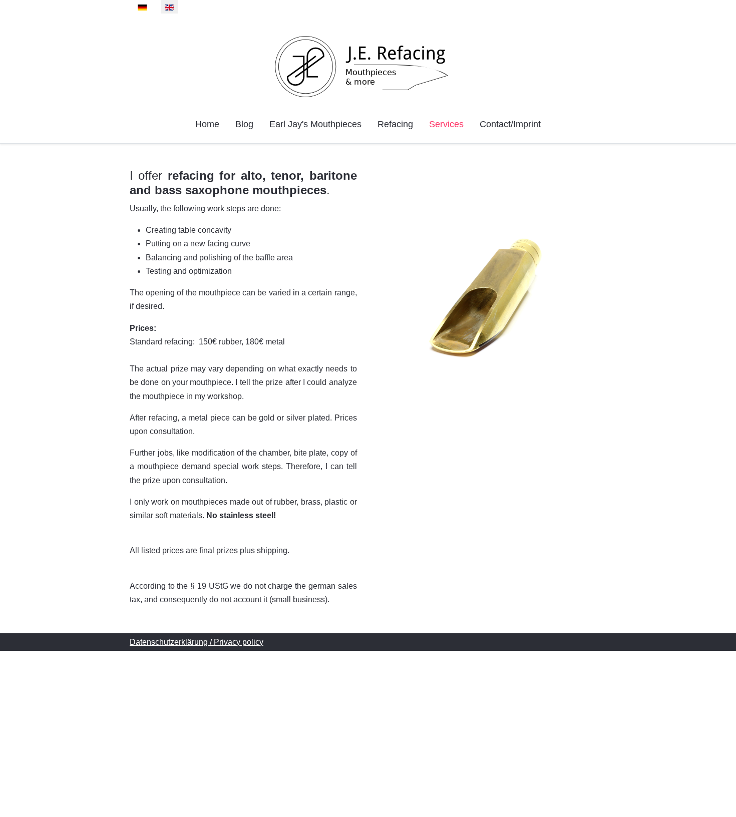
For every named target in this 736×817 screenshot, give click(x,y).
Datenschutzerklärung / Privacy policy (196, 642)
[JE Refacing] (368, 66)
